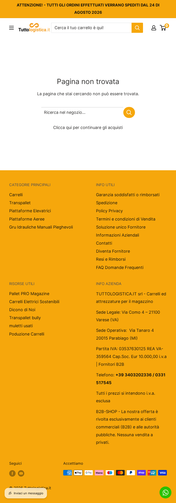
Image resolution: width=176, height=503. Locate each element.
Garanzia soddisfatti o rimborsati (128, 194)
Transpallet (20, 202)
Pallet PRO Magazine (29, 293)
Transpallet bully (25, 317)
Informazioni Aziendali (117, 235)
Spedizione (106, 202)
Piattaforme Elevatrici (30, 210)
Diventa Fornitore (113, 251)
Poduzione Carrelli (26, 334)
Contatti (104, 243)
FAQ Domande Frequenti (119, 267)
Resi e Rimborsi (111, 259)
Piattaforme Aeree (26, 219)
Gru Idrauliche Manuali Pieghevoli (41, 227)
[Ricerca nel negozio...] (129, 112)
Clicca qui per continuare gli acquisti (88, 127)
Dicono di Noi (22, 309)
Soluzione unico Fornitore (121, 227)
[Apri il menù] (11, 28)
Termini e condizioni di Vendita (125, 219)
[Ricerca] (137, 28)
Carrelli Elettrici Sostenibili (34, 301)
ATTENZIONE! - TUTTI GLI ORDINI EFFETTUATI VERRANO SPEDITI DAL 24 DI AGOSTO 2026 (88, 9)
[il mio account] (153, 27)
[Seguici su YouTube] (21, 473)
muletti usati (21, 325)
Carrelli (16, 194)
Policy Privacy (109, 210)
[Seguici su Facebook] (12, 473)
